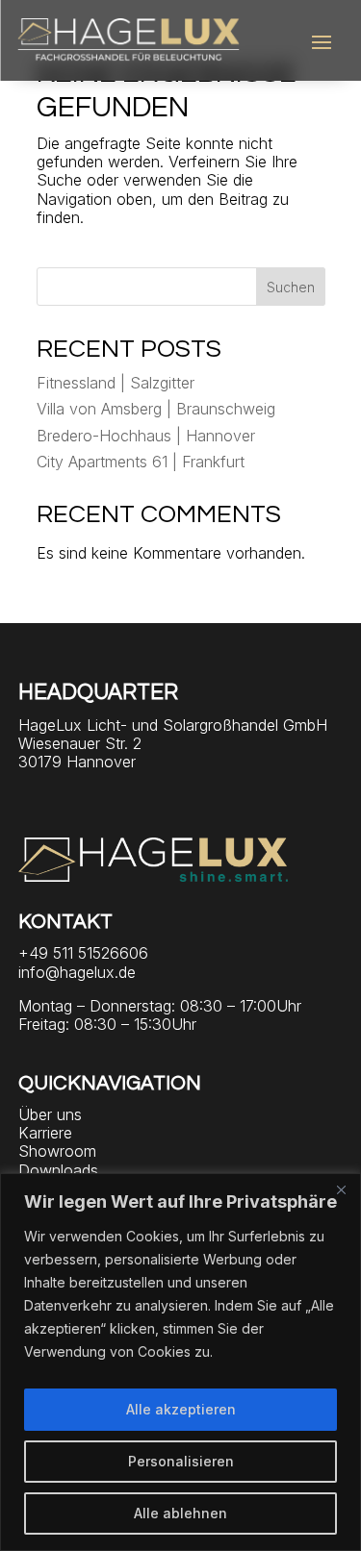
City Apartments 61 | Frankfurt (141, 461)
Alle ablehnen (180, 1513)
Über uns (50, 1114)
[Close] (340, 1189)
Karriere (45, 1132)
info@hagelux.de (77, 972)
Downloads (58, 1170)
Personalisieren (181, 1461)
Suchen (291, 287)
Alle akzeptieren (181, 1409)
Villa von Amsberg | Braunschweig (156, 408)
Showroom (57, 1151)
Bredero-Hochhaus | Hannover (146, 435)
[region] (180, 1362)
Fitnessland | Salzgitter (115, 382)
